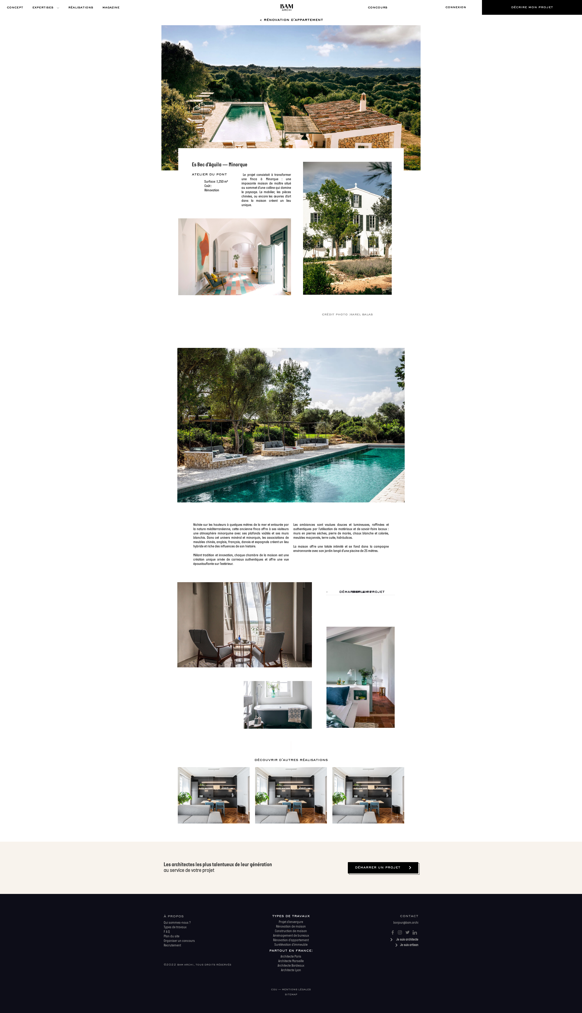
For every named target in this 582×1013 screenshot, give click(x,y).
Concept (15, 7)
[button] (377, 7)
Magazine (111, 7)
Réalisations (80, 7)
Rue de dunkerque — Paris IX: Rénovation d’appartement (214, 783)
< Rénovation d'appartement (291, 20)
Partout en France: (291, 951)
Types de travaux (291, 916)
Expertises (42, 7)
